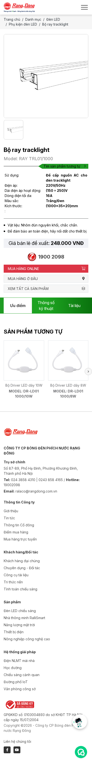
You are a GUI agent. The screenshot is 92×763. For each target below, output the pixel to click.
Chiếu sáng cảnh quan (21, 675)
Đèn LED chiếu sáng (20, 611)
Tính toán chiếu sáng (20, 589)
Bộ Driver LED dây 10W (23, 385)
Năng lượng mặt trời (19, 625)
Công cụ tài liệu (16, 575)
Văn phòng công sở (20, 689)
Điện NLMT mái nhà (19, 661)
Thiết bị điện (14, 632)
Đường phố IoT (16, 682)
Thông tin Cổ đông (19, 525)
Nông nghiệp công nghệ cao (27, 639)
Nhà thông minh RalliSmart (24, 618)
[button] (88, 371)
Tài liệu (74, 305)
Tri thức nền (13, 582)
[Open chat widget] (81, 752)
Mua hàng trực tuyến (20, 539)
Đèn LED (53, 19)
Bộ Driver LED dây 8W (68, 385)
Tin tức (9, 518)
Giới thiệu (11, 511)
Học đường (13, 668)
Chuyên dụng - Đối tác (22, 568)
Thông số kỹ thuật (46, 305)
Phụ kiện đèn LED (23, 24)
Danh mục (33, 19)
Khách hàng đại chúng (22, 561)
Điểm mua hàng (16, 532)
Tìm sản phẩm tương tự (61, 166)
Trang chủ (12, 19)
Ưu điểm (18, 305)
